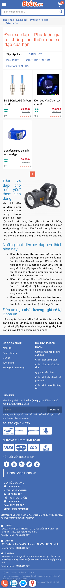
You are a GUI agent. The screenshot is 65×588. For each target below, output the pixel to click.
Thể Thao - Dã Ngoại (15, 19)
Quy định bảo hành (44, 372)
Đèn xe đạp (12, 23)
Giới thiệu (7, 348)
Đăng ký (54, 409)
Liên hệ (6, 358)
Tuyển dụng (8, 363)
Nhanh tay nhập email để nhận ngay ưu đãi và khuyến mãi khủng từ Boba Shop (31, 402)
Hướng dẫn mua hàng (14, 367)
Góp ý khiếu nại (10, 353)
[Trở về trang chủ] (32, 3)
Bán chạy (12, 60)
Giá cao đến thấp (18, 66)
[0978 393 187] (4, 583)
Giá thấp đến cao (38, 60)
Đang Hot (35, 54)
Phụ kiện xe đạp (39, 19)
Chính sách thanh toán (46, 360)
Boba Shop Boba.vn (21, 473)
